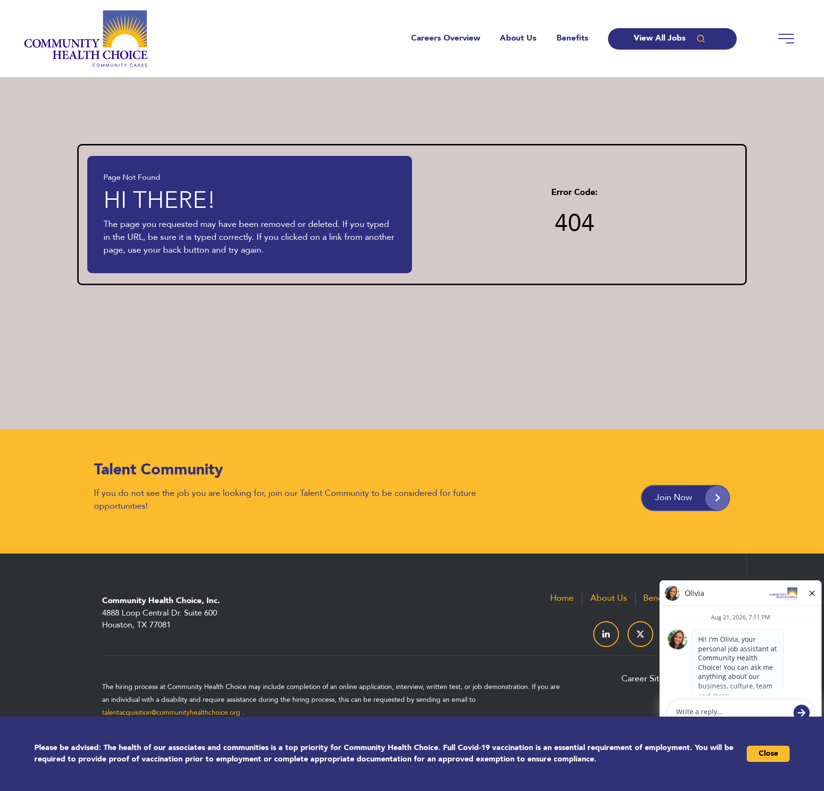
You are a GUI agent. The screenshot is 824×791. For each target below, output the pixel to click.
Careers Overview (445, 38)
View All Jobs (660, 38)
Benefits (572, 38)
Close (768, 754)
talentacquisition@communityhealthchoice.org (171, 713)
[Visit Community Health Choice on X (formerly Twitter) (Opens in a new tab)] (640, 634)
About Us (518, 38)
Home (562, 598)
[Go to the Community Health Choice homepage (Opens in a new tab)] (86, 38)
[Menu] (785, 38)
